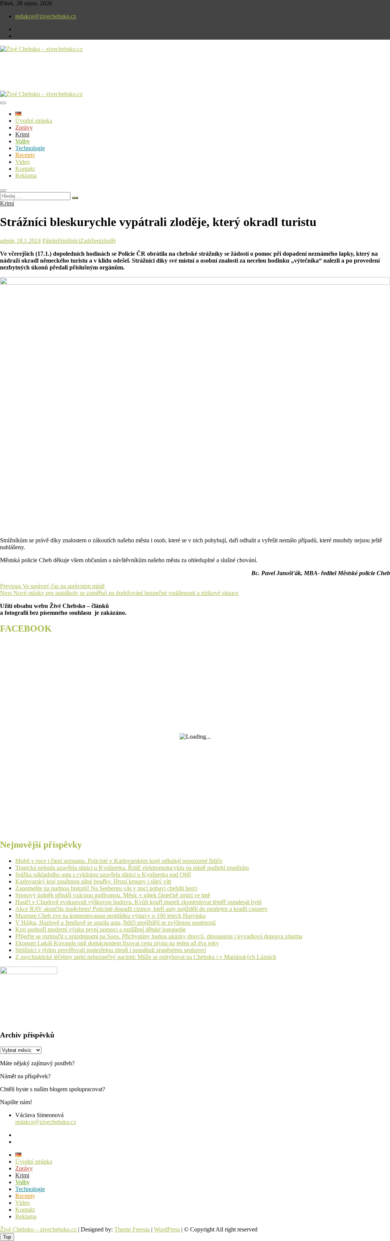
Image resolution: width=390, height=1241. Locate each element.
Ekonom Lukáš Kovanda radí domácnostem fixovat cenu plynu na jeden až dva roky (117, 943)
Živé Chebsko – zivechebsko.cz (38, 1229)
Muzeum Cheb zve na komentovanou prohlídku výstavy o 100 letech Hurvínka (110, 915)
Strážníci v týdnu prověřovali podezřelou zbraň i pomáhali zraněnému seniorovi (110, 950)
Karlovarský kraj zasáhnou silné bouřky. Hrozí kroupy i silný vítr (93, 881)
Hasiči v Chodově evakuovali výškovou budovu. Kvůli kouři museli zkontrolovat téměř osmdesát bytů (138, 902)
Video (22, 162)
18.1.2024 (28, 240)
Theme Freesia (132, 1229)
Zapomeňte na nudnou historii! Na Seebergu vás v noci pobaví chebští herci (106, 888)
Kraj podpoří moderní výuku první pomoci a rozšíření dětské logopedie (100, 929)
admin (7, 240)
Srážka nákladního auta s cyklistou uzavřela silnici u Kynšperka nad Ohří (103, 874)
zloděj (108, 240)
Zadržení (90, 240)
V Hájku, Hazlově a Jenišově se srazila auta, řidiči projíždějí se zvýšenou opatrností (115, 922)
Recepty (25, 155)
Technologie (30, 148)
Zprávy (24, 127)
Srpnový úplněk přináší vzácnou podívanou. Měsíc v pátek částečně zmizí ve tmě (112, 895)
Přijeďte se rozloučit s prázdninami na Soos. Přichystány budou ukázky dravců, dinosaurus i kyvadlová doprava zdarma (158, 936)
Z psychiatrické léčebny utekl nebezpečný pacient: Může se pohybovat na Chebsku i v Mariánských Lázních (145, 957)
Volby (22, 141)
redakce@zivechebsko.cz (45, 16)
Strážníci (69, 240)
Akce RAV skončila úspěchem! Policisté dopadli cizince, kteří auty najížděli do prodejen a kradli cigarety (141, 909)
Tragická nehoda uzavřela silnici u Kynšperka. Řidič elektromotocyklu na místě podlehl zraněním (132, 867)
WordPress (167, 1229)
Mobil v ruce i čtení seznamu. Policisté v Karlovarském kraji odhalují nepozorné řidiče (118, 861)
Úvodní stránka (33, 120)
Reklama (26, 175)
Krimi (22, 134)
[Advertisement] (89, 77)
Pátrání (50, 240)
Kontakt (25, 168)
